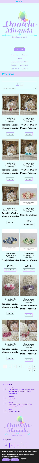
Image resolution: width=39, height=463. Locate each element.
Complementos (10, 118)
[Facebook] (6, 445)
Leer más (10, 134)
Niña (14, 120)
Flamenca (15, 68)
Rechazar (14, 460)
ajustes (16, 456)
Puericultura (24, 65)
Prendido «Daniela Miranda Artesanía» (10, 126)
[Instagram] (12, 445)
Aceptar (6, 460)
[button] (18, 96)
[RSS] (17, 445)
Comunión (19, 58)
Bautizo (24, 55)
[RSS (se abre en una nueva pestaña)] (21, 1)
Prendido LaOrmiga (28, 215)
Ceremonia (14, 55)
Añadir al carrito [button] (28, 224)
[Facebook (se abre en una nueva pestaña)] (17, 1)
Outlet (24, 68)
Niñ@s (13, 65)
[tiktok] (23, 445)
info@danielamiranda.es (15, 411)
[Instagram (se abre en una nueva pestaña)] (19, 1)
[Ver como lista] (21, 84)
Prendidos (10, 122)
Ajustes (23, 460)
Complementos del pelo (19, 62)
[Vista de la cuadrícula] (17, 84)
